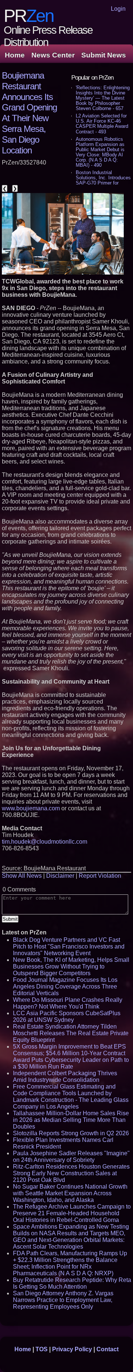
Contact (107, 1349)
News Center (53, 55)
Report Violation (100, 876)
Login (118, 9)
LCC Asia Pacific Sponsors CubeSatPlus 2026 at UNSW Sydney (66, 1016)
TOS (41, 1349)
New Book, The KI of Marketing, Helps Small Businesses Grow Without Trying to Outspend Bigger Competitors (71, 966)
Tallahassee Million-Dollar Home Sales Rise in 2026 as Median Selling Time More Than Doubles (71, 1120)
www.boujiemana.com (31, 808)
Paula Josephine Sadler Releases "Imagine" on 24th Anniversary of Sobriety (71, 1156)
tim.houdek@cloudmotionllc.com (44, 841)
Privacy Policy (72, 1349)
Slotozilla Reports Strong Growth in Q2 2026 (71, 1133)
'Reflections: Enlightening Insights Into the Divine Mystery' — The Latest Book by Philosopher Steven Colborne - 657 (103, 98)
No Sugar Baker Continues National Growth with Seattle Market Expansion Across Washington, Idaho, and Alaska (70, 1193)
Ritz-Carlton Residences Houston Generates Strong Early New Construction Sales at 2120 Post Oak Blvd (71, 1173)
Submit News (103, 55)
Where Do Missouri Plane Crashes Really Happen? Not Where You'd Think (67, 1003)
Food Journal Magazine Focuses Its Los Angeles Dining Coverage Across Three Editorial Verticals (65, 986)
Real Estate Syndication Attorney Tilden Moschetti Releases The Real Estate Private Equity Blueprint (71, 1033)
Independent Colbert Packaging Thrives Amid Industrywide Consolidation (65, 1076)
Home (15, 55)
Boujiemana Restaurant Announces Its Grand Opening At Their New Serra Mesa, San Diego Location (29, 112)
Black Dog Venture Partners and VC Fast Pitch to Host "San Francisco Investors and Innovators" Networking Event (69, 946)
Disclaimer (60, 876)
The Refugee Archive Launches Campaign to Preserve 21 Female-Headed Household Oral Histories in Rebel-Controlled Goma (72, 1213)
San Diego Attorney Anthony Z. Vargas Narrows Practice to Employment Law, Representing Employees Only (63, 1300)
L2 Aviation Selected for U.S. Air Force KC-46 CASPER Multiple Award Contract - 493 (102, 123)
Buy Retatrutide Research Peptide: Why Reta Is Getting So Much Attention (72, 1283)
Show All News (22, 876)
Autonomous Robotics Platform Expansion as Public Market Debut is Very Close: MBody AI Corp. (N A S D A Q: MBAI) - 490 (100, 152)
